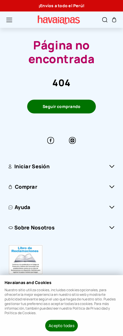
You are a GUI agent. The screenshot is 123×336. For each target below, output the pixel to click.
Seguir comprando (62, 106)
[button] (6, 20)
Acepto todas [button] (61, 325)
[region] (61, 5)
